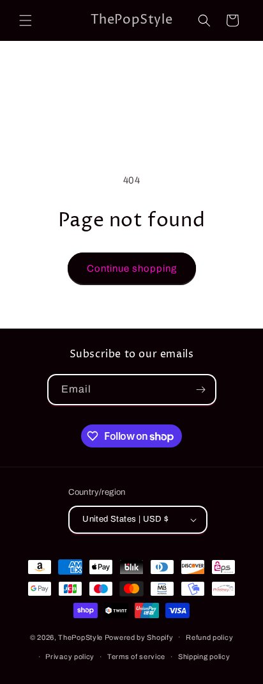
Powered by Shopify (139, 637)
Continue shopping (132, 268)
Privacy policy (69, 656)
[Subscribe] (201, 389)
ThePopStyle (80, 637)
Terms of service (136, 656)
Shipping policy (204, 656)
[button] (25, 20)
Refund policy (209, 637)
